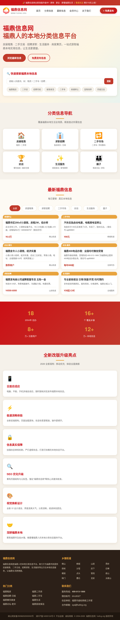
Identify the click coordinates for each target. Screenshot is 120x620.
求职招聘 (46, 208)
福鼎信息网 (91, 616)
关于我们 (86, 10)
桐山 (64, 563)
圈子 (105, 208)
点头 (78, 573)
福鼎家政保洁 (38, 603)
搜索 (109, 81)
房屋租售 (29, 208)
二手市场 (62, 208)
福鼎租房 (7, 591)
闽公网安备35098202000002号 (21, 616)
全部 (15, 208)
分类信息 (48, 10)
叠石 (78, 578)
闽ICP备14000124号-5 (45, 616)
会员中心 (74, 10)
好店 (76, 208)
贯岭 (107, 563)
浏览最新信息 (14, 58)
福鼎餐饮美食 (9, 599)
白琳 (107, 568)
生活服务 (91, 208)
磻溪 (64, 573)
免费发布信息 (39, 58)
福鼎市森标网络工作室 (82, 600)
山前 (93, 563)
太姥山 (108, 578)
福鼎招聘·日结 (9, 595)
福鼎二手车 (37, 595)
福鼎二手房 (37, 591)
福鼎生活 (36, 599)
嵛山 (107, 573)
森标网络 (69, 616)
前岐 (64, 568)
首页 (38, 10)
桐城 (78, 563)
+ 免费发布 (108, 11)
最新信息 (61, 10)
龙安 (93, 578)
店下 (93, 568)
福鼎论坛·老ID (9, 603)
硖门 (64, 578)
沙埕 (78, 568)
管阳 (93, 573)
